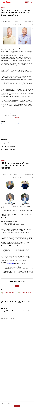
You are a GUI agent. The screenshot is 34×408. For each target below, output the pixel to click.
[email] (20, 24)
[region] (17, 405)
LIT (5, 174)
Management (3, 7)
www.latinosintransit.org (9, 263)
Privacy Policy (30, 403)
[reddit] (18, 24)
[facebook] (13, 24)
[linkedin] (15, 24)
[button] (1, 2)
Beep (6, 21)
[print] (32, 24)
